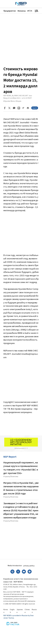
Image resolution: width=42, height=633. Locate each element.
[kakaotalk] (14, 108)
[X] (9, 108)
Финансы (21, 10)
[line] (18, 108)
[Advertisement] (21, 234)
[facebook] (4, 108)
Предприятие (9, 10)
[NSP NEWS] (21, 4)
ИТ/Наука (31, 10)
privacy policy (28, 565)
